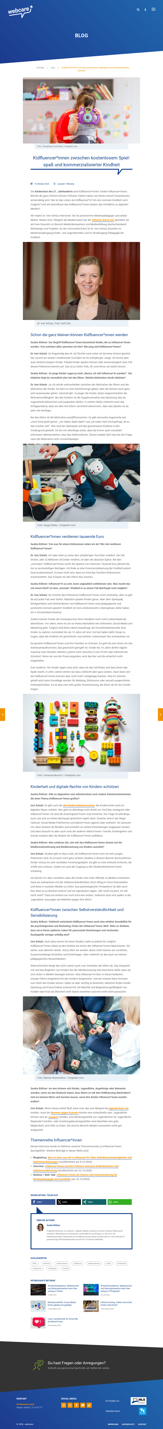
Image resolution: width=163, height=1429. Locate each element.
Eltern (35, 1263)
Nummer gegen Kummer (65, 1112)
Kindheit (66, 1268)
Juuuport (53, 1116)
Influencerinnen (62, 1263)
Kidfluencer (78, 1263)
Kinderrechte (121, 1263)
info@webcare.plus (25, 1404)
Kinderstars (52, 1268)
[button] (43, 1202)
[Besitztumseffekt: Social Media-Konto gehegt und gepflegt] (38, 1306)
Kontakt (142, 1424)
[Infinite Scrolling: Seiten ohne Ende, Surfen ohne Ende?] (91, 1306)
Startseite (40, 68)
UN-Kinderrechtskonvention (79, 805)
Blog (53, 68)
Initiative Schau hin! (103, 219)
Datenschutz (128, 1424)
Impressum (113, 1424)
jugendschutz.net (118, 1108)
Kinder (108, 1263)
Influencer (46, 1263)
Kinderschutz (37, 1268)
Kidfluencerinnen (94, 1263)
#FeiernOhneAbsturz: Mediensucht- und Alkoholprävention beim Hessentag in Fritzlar (63, 1288)
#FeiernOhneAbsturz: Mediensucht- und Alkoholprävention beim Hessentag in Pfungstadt (116, 1288)
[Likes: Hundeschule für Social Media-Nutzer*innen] (38, 1323)
